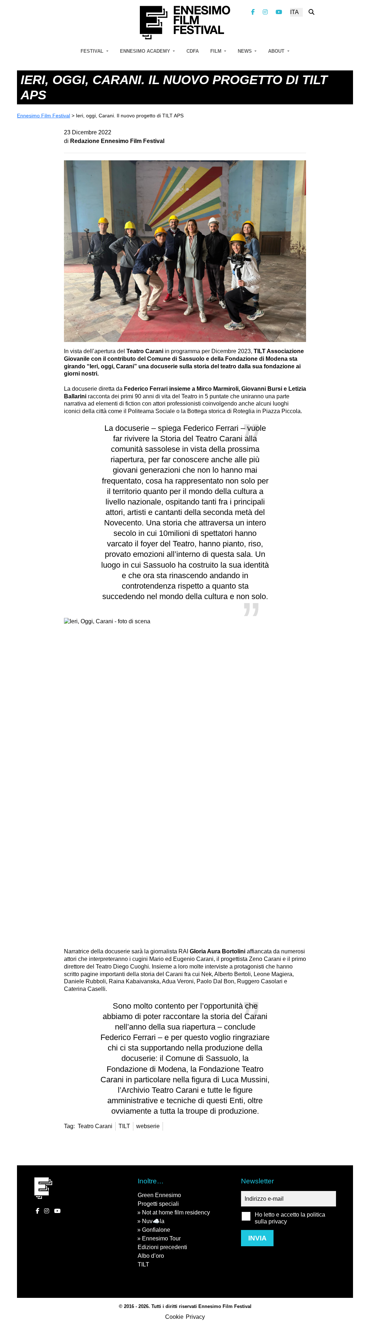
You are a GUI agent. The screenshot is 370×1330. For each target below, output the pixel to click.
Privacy (195, 1317)
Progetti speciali (158, 1204)
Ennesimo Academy (146, 51)
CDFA (192, 51)
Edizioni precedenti (162, 1247)
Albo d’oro (151, 1256)
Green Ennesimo (159, 1195)
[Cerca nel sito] (311, 12)
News (245, 51)
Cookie (174, 1317)
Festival (93, 51)
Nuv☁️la (153, 1221)
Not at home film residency (176, 1212)
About (277, 51)
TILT (143, 1264)
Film (216, 51)
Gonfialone (156, 1230)
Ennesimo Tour (161, 1238)
